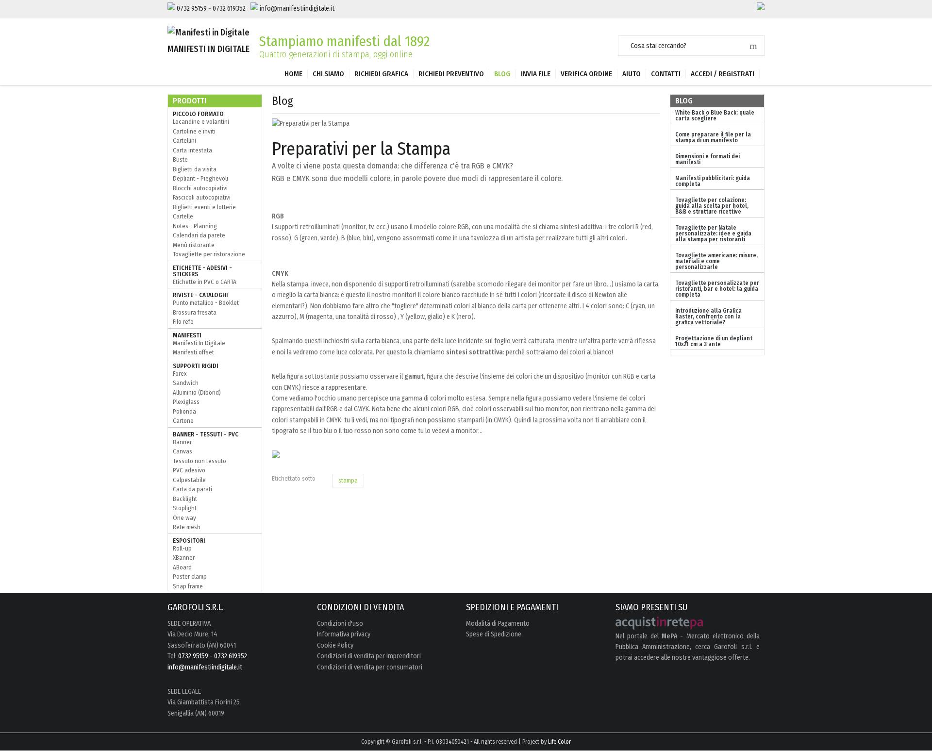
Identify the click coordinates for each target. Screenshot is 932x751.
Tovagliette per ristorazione (209, 254)
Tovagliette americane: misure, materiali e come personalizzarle (716, 261)
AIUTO (631, 73)
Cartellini (184, 140)
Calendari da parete (199, 235)
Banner (182, 442)
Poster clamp (190, 576)
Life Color (559, 741)
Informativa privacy (343, 634)
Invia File (535, 73)
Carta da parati (192, 489)
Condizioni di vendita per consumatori (369, 667)
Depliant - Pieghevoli (200, 178)
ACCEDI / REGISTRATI (722, 73)
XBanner (184, 557)
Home (293, 73)
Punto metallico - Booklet (206, 303)
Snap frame (188, 586)
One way (184, 518)
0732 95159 (192, 8)
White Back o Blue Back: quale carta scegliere (714, 115)
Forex (180, 373)
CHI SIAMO (328, 73)
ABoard (182, 567)
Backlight (185, 499)
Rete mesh (186, 527)
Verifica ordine (586, 73)
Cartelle (183, 216)
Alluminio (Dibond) (197, 392)
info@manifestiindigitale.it (297, 8)
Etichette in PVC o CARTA (204, 282)
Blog (502, 73)
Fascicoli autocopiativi (202, 197)
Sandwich (186, 383)
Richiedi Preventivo (451, 73)
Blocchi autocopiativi (200, 188)
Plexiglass (186, 402)
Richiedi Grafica (381, 73)
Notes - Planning (195, 226)
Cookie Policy (335, 645)
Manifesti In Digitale (199, 343)
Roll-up (182, 548)
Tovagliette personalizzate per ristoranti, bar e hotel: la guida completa (717, 289)
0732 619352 (229, 8)
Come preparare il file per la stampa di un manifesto (713, 137)
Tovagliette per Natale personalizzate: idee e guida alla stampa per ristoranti (713, 233)
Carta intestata (192, 150)
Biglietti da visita (194, 169)
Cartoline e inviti (194, 131)
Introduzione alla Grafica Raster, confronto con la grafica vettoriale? (708, 316)
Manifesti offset (193, 352)
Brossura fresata (194, 312)
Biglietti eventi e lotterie (204, 207)
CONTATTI (666, 73)
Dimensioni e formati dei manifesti (707, 159)
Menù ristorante (194, 245)
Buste (180, 159)
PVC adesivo (189, 470)
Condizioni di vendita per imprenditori (369, 656)
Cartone (183, 420)
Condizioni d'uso (340, 623)
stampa (348, 480)
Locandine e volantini (201, 121)
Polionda (184, 411)
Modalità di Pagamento (498, 623)
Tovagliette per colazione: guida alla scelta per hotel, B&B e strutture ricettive (712, 206)
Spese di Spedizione (493, 634)
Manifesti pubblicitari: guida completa (712, 181)
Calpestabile (189, 480)
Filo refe (183, 321)
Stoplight (185, 508)
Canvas (182, 451)
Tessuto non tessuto (199, 461)
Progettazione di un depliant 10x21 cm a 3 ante (713, 341)
